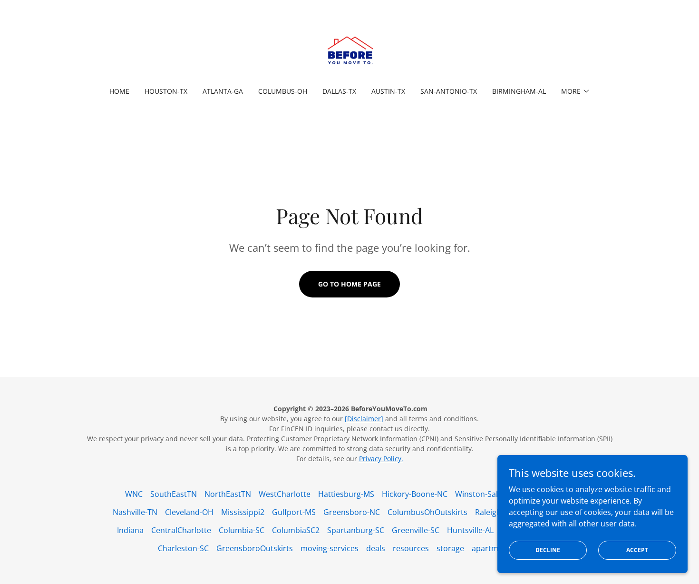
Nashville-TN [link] (135, 512)
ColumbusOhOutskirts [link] (427, 512)
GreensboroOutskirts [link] (254, 548)
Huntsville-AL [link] (470, 530)
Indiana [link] (130, 530)
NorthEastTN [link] (227, 494)
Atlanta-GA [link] (223, 91)
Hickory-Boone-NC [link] (414, 494)
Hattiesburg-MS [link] (346, 494)
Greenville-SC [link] (415, 530)
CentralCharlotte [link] (181, 530)
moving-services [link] (330, 548)
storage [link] (450, 548)
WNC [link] (134, 494)
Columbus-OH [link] (282, 91)
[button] (575, 91)
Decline (547, 550)
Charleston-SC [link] (183, 548)
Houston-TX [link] (166, 91)
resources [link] (411, 548)
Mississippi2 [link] (242, 512)
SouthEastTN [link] (173, 494)
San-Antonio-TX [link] (448, 91)
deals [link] (375, 548)
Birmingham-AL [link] (519, 91)
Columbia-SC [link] (241, 530)
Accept (637, 550)
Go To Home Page (349, 283)
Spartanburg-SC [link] (355, 530)
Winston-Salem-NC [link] (488, 494)
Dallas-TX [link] (339, 91)
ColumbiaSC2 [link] (296, 530)
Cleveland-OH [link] (189, 512)
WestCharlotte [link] (285, 494)
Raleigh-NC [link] (494, 512)
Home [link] (119, 91)
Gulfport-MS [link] (294, 512)
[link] (349, 49)
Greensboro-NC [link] (351, 512)
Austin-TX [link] (388, 91)
